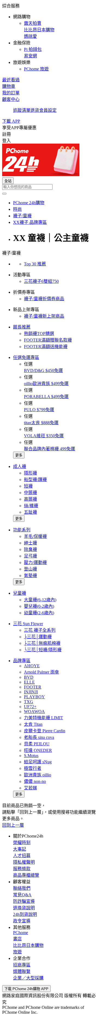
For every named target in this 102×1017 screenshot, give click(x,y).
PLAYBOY (34, 696)
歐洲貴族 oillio (37, 775)
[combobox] (51, 187)
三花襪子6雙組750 (41, 281)
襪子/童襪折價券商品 (44, 298)
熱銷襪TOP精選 (39, 333)
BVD (28, 677)
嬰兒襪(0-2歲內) (39, 606)
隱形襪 (30, 473)
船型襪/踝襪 (35, 479)
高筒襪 (30, 499)
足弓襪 (30, 556)
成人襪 (19, 466)
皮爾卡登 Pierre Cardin (44, 730)
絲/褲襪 (31, 505)
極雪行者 (32, 768)
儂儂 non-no (35, 781)
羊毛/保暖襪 (35, 536)
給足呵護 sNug (38, 761)
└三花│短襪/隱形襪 (42, 649)
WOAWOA (34, 711)
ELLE (29, 682)
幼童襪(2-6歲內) (39, 612)
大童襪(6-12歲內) (40, 599)
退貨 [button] (34, 110)
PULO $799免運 (39, 409)
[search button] (4, 193)
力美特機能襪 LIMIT (43, 717)
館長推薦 (21, 327)
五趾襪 (30, 512)
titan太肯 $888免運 (41, 422)
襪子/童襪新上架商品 (44, 316)
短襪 (28, 486)
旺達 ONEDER (38, 750)
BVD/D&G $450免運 (43, 370)
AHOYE (32, 665)
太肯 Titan (33, 724)
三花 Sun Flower (28, 623)
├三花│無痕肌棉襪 (42, 643)
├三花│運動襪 (38, 636)
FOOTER (32, 687)
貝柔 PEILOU (37, 744)
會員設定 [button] (48, 110)
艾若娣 (30, 788)
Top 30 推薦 (35, 264)
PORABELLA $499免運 (46, 396)
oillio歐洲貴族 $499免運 (46, 383)
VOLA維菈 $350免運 (44, 435)
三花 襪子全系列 (39, 630)
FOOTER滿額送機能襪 (45, 346)
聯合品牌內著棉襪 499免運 (49, 449)
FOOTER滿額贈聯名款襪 (48, 340)
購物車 (8, 86)
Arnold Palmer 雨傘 (41, 672)
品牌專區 (21, 660)
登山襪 (30, 569)
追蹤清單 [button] (21, 110)
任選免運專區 (26, 357)
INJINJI (31, 692)
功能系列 (21, 530)
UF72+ (30, 706)
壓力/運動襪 (35, 562)
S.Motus (31, 755)
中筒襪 (30, 492)
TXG (28, 701)
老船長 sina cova (39, 737)
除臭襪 (30, 549)
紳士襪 (30, 543)
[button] (51, 37)
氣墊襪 (30, 575)
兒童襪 (19, 593)
